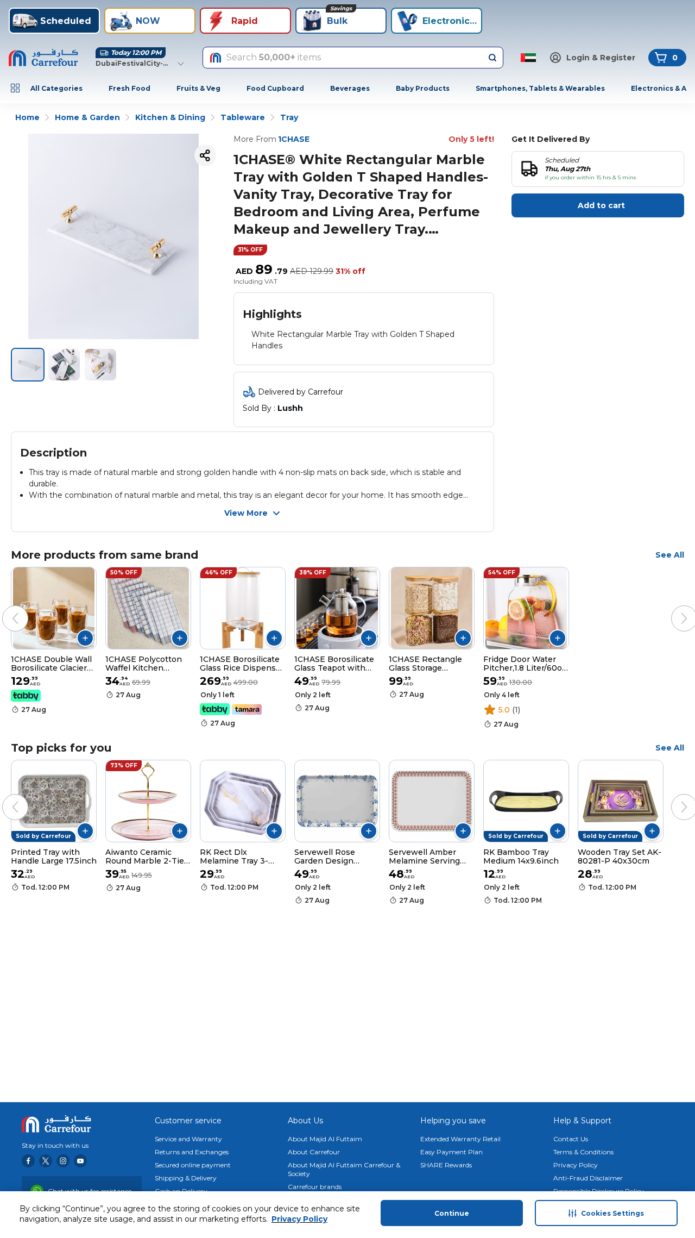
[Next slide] (673, 607)
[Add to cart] (85, 638)
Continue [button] (451, 1213)
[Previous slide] (4, 607)
